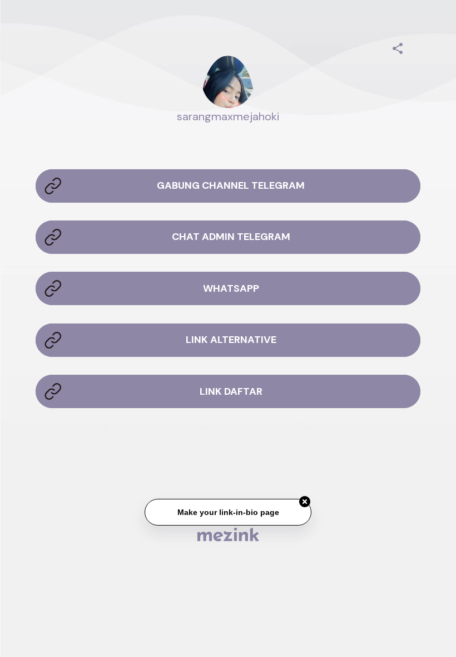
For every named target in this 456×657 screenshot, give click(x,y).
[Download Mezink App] (228, 534)
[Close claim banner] (304, 502)
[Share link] (397, 46)
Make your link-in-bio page (228, 512)
